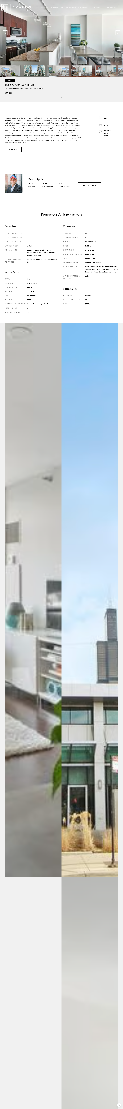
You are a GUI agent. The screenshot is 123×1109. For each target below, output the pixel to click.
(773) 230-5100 (47, 186)
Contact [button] (13, 149)
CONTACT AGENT (89, 185)
